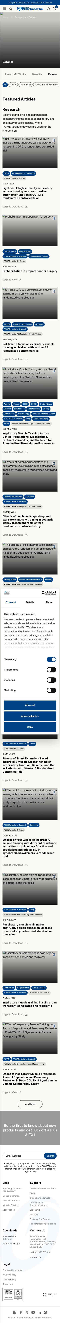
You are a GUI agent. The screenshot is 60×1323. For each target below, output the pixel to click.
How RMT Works (15, 74)
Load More (30, 1104)
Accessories (8, 1210)
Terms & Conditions (12, 1270)
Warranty (34, 1214)
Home (5, 17)
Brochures (35, 1210)
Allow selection (30, 716)
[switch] (51, 669)
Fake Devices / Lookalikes (43, 1224)
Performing (25, 84)
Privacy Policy (48, 1163)
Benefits (37, 74)
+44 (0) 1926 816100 (40, 1252)
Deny (30, 726)
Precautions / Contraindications (38, 1203)
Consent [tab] (11, 602)
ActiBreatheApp (11, 1243)
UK (50, 1294)
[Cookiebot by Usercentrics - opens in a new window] (42, 593)
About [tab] (49, 602)
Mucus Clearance (11, 1196)
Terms (37, 1163)
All (5, 84)
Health (13, 84)
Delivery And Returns (40, 1219)
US (56, 1294)
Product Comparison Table (43, 1188)
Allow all (30, 705)
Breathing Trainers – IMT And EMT (12, 1190)
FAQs (32, 1193)
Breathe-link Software (9, 1237)
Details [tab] (30, 602)
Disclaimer (7, 1284)
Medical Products (11, 1200)
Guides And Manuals (40, 1198)
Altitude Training (10, 1205)
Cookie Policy (9, 1279)
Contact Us (35, 1257)
